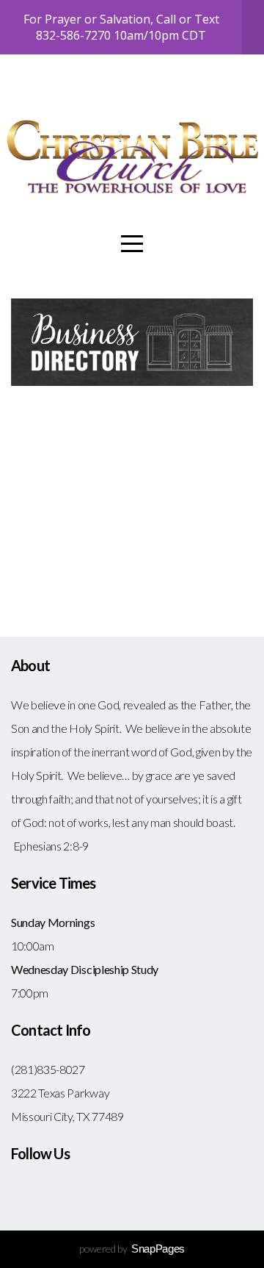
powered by (132, 1248)
